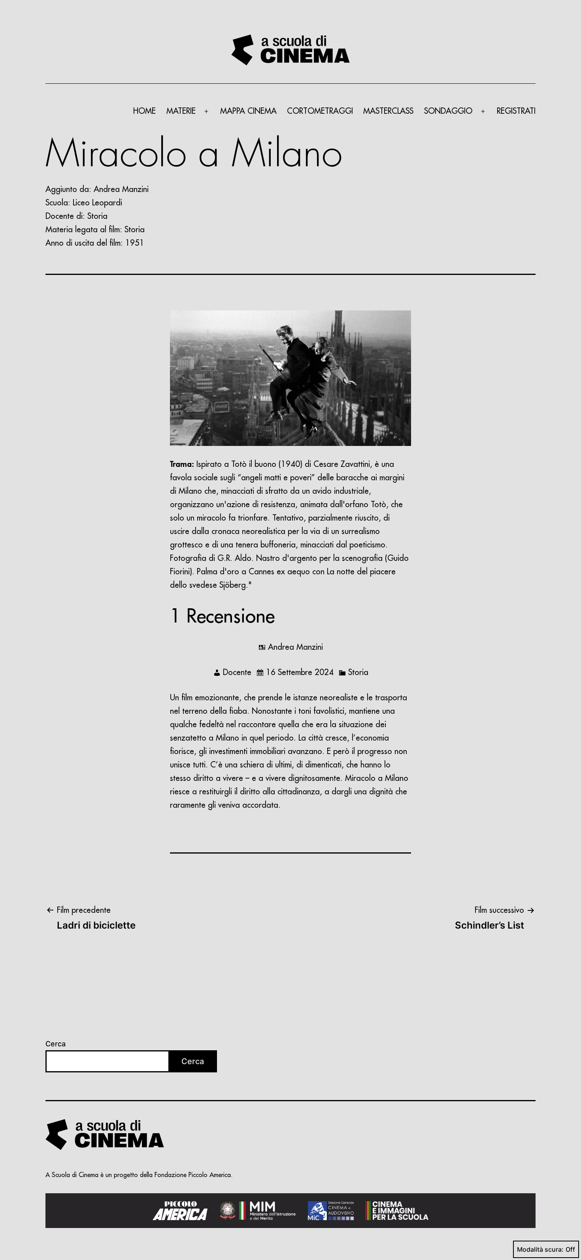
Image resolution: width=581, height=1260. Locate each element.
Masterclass (388, 111)
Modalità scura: (540, 1249)
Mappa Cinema (248, 111)
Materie (181, 111)
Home (144, 111)
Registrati (516, 111)
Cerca (55, 1044)
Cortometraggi (320, 111)
